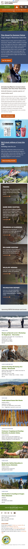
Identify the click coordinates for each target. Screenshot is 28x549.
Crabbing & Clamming (12, 227)
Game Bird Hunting (11, 207)
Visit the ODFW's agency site (19, 528)
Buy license (7, 7)
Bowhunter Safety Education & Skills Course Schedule (12, 464)
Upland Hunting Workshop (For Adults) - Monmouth (12, 367)
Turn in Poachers (6, 540)
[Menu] (26, 7)
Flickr (5, 513)
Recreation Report (5, 156)
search (19, 9)
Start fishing (6, 154)
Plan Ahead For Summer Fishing (13, 35)
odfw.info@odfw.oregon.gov (12, 526)
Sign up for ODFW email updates (14, 507)
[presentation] (14, 319)
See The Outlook (6, 60)
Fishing (6, 187)
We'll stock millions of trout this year (13, 143)
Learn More (6, 196)
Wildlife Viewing (10, 267)
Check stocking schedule (8, 160)
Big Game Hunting (10, 247)
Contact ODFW (4, 523)
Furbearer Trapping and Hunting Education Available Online (12, 432)
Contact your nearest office (18, 525)
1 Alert (17, 7)
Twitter (12, 513)
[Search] (21, 7)
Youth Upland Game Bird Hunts (12, 400)
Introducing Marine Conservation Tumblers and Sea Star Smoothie (13, 88)
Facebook (2, 513)
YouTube (15, 513)
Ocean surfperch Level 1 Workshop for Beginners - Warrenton (14, 334)
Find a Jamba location (8, 116)
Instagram (8, 513)
